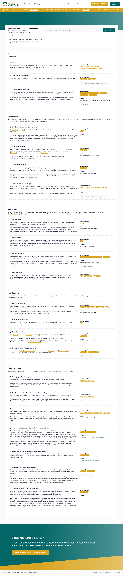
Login (114, 4)
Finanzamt (24, 401)
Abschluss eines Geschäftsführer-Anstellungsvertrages (30, 393)
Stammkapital (43, 322)
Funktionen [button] (51, 4)
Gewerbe (15, 334)
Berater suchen (16, 272)
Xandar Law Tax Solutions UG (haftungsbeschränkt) (22, 572)
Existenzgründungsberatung (20, 89)
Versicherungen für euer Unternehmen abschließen (28, 451)
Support (102, 572)
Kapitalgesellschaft (57, 176)
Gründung (47, 119)
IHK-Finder (86, 104)
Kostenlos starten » (99, 4)
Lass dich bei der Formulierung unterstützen (94, 83)
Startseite (27, 4)
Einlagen (12, 308)
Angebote (66, 438)
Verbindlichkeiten (26, 385)
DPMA (84, 422)
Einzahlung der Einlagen (19, 319)
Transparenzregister (63, 350)
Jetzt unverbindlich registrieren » (30, 552)
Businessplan (16, 63)
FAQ (86, 4)
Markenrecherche (17, 253)
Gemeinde (29, 334)
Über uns (95, 572)
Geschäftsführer (68, 149)
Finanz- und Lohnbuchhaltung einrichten (24, 488)
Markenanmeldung (17, 409)
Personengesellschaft (34, 341)
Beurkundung (16, 219)
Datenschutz (116, 572)
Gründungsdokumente (18, 146)
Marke (75, 411)
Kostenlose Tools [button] (66, 4)
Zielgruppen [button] (38, 4)
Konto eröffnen (16, 237)
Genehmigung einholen (19, 164)
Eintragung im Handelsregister (21, 377)
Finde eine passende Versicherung (89, 460)
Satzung (67, 151)
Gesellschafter (14, 231)
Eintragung (15, 311)
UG (55, 306)
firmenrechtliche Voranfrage (21, 186)
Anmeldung (97, 296)
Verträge (65, 227)
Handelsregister (12, 297)
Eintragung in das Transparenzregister (24, 348)
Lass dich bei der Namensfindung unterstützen (95, 197)
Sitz (39, 334)
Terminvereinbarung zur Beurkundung (24, 127)
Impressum (108, 572)
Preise (79, 4)
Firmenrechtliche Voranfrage (21, 184)
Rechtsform (34, 94)
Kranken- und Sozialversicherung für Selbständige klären (30, 428)
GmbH (23, 129)
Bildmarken (46, 258)
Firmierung (23, 188)
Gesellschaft (13, 152)
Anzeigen (110, 30)
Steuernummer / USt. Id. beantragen (23, 467)
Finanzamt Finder (87, 475)
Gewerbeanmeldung (18, 332)
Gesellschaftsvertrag (38, 151)
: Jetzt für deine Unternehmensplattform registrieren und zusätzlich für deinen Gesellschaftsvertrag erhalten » (63, 10)
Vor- (31, 227)
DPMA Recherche (87, 266)
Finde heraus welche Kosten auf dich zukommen (93, 437)
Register (34, 261)
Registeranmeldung (18, 303)
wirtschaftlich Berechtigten (27, 350)
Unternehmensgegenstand (20, 75)
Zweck (32, 176)
